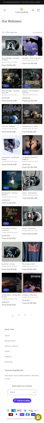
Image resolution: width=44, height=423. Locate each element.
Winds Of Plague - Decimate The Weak (10, 59)
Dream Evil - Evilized (8, 264)
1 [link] (12, 315)
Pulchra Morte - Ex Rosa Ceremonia (9, 229)
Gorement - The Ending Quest (31, 58)
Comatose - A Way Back (29, 295)
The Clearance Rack (28, 264)
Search (7, 335)
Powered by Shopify (31, 419)
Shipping (8, 356)
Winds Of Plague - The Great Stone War (10, 92)
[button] (4, 10)
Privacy (7, 351)
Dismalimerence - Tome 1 (30, 126)
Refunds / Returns (11, 346)
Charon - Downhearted (29, 193)
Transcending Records (18, 419)
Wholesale (9, 362)
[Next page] (31, 315)
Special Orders (10, 341)
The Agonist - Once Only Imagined (30, 158)
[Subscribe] (33, 392)
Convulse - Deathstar (8, 126)
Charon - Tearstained (29, 228)
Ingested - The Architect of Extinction (30, 92)
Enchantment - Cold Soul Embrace (10, 194)
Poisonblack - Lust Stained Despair (10, 158)
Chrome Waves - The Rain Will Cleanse (11, 296)
